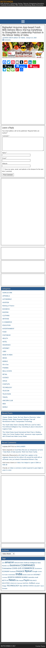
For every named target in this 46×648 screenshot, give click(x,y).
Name (4, 153)
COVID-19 (16, 568)
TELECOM (5, 391)
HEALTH (5, 338)
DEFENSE (5, 319)
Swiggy (4, 585)
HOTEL (4, 342)
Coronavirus (6, 568)
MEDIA (4, 358)
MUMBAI (25, 577)
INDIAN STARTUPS (28, 574)
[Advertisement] (23, 97)
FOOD (4, 332)
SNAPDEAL (25, 583)
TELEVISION (6, 394)
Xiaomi (42, 585)
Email (4, 158)
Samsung (19, 583)
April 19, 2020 (32, 38)
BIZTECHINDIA (6, 1)
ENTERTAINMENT (8, 328)
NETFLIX (5, 580)
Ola (17, 580)
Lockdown (4, 577)
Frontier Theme (40, 646)
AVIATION (5, 302)
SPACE (4, 381)
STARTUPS (6, 384)
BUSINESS (6, 309)
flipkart (28, 571)
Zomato (4, 588)
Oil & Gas (5, 364)
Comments (7, 40)
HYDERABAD (11, 574)
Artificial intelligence (30, 562)
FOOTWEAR (6, 335)
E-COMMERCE (7, 322)
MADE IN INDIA (7, 355)
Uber (21, 586)
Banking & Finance (8, 306)
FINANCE (20, 571)
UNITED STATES (28, 586)
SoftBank (32, 583)
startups (38, 583)
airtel (3, 562)
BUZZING (5, 312)
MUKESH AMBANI (14, 577)
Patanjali (21, 580)
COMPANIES (27, 565)
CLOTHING (6, 315)
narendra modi (33, 577)
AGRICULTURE (7, 292)
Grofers (40, 571)
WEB (4, 404)
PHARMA (5, 368)
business (15, 565)
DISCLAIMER (21, 446)
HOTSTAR (5, 574)
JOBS (4, 351)
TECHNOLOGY (7, 387)
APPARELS (6, 296)
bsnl (8, 565)
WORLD (4, 407)
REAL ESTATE (7, 371)
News (12, 579)
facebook (13, 571)
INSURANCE (6, 345)
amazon (9, 562)
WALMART (37, 585)
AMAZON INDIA (19, 562)
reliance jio (13, 583)
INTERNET (5, 348)
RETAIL (4, 374)
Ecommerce (38, 568)
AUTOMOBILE (7, 299)
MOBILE (5, 361)
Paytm (27, 580)
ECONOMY (6, 571)
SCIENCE (5, 377)
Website (4, 163)
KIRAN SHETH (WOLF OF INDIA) (14, 38)
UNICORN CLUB (7, 400)
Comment (5, 136)
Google (35, 571)
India (19, 574)
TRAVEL (5, 397)
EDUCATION (6, 325)
